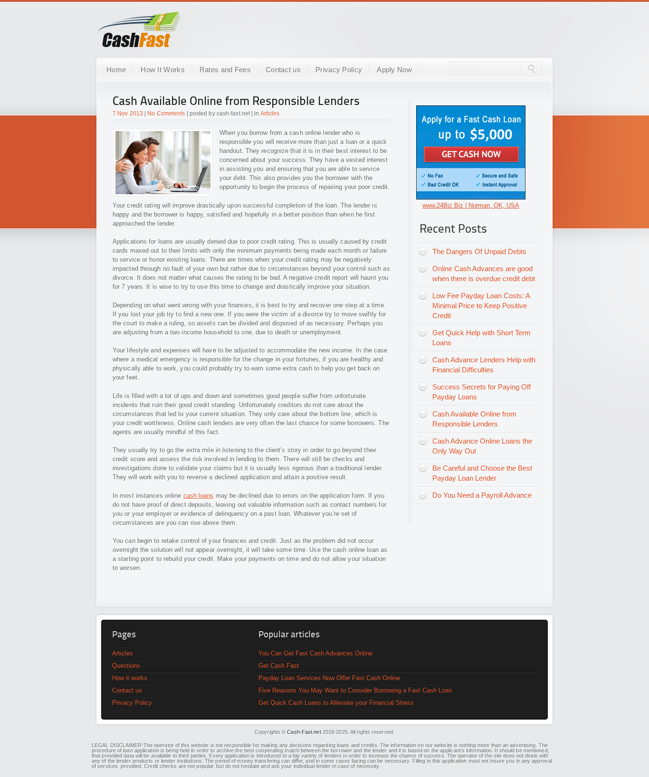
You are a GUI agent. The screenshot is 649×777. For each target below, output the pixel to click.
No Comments (166, 113)
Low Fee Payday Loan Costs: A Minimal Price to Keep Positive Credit (481, 306)
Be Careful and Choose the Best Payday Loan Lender (482, 473)
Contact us (283, 70)
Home (116, 70)
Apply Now (394, 70)
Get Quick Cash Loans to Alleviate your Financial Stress (336, 702)
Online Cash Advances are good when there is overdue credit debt (483, 274)
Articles (270, 113)
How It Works (163, 70)
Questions (126, 665)
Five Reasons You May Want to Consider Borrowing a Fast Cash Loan (355, 690)
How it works (129, 678)
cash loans (198, 495)
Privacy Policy (338, 70)
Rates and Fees (225, 70)
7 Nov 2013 (128, 113)
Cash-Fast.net (304, 732)
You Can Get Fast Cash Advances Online (315, 653)
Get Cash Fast (278, 665)
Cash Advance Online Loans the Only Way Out (482, 446)
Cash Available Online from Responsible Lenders (236, 102)
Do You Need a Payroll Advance (482, 495)
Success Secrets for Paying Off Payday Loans (481, 392)
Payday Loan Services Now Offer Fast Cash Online (329, 678)
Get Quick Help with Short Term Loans (481, 338)
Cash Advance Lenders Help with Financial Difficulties (483, 365)
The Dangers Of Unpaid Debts (479, 251)
